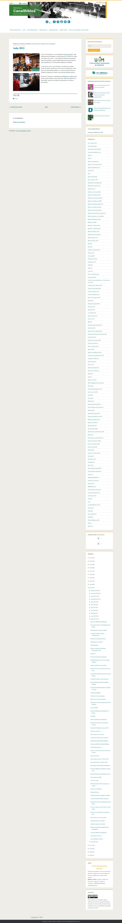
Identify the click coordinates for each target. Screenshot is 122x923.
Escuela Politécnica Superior (94, 325)
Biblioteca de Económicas (94, 198)
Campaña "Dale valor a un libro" (98, 820)
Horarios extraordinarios (93, 352)
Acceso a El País (94, 707)
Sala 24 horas (91, 459)
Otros (89, 395)
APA (89, 155)
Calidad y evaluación (92, 249)
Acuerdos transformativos (93, 152)
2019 (91, 564)
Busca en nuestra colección (78, 30)
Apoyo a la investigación (93, 164)
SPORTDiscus (91, 486)
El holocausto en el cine (96, 835)
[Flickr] (69, 23)
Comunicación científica (93, 288)
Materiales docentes (92, 367)
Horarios (90, 349)
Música (89, 386)
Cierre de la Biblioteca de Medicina (99, 832)
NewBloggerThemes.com (73, 921)
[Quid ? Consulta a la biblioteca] (99, 538)
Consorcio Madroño (92, 294)
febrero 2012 (94, 619)
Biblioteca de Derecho (93, 195)
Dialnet (89, 300)
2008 (91, 855)
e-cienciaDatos (91, 313)
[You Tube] (61, 23)
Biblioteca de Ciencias (93, 192)
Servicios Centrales (40, 44)
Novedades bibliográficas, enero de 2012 (100, 728)
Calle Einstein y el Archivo (97, 642)
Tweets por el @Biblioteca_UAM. (95, 132)
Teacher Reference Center (93, 489)
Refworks (90, 450)
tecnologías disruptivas (93, 492)
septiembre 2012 (94, 599)
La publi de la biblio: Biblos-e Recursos (99, 798)
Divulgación (90, 306)
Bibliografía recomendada (94, 182)
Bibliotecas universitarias (93, 234)
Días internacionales (92, 303)
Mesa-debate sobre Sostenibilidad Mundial (100, 765)
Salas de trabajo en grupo (93, 468)
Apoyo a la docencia (92, 161)
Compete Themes (52, 921)
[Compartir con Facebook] (18, 95)
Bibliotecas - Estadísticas (93, 228)
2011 (91, 845)
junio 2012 (93, 607)
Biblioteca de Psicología (93, 210)
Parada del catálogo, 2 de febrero (98, 824)
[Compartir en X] (17, 95)
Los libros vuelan (94, 780)
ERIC (89, 322)
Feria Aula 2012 (68, 54)
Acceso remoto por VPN (96, 777)
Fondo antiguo (91, 337)
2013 (91, 584)
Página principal (15, 30)
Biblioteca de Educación (93, 201)
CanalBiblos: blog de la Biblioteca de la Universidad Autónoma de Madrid (67, 917)
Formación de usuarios (93, 340)
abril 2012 (93, 613)
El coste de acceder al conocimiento (99, 657)
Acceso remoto (91, 146)
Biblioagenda (53, 30)
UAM (24, 30)
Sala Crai (90, 465)
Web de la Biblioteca (92, 520)
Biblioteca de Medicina (93, 207)
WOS (89, 526)
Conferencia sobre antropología (98, 696)
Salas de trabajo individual (94, 471)
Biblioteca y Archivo (68, 76)
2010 (91, 848)
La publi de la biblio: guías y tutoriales (99, 737)
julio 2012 (93, 604)
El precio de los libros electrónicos (98, 699)
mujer (89, 377)
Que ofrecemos (91, 425)
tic (88, 502)
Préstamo (90, 410)
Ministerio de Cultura (93, 370)
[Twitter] (50, 23)
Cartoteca (90, 253)
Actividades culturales (93, 149)
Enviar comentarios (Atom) (23, 131)
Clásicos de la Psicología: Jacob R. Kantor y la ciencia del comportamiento (102, 95)
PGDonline (90, 401)
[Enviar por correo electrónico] (14, 95)
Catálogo (90, 256)
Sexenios (90, 483)
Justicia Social (91, 361)
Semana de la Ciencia (92, 480)
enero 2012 (93, 841)
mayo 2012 (93, 610)
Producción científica (92, 419)
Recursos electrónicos (93, 441)
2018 (91, 567)
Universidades (91, 514)
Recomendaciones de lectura (94, 438)
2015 (91, 577)
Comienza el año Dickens (96, 789)
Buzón (89, 247)
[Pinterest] (58, 23)
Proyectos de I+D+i (92, 422)
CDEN (89, 265)
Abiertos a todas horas (95, 731)
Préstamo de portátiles (93, 413)
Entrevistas (90, 319)
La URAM (93, 716)
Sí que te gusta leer (95, 755)
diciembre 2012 (94, 590)
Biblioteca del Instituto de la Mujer (96, 213)
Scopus (89, 474)
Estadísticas (90, 328)
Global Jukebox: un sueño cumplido (99, 630)
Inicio (46, 107)
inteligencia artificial (92, 358)
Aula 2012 (18, 48)
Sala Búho (90, 462)
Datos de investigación (93, 297)
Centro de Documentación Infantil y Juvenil (100, 774)
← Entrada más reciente (15, 107)
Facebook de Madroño (96, 692)
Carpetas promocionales (96, 747)
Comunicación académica (93, 285)
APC (89, 158)
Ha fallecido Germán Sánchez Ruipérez (99, 741)
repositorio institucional (93, 453)
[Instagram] (65, 23)
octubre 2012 (94, 596)
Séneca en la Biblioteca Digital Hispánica (100, 744)
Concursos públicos (92, 291)
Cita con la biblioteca (93, 274)
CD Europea (90, 262)
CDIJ (89, 268)
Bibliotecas (90, 222)
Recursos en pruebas (92, 444)
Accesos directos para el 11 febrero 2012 (100, 759)
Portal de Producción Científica (95, 407)
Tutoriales (90, 508)
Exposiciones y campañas (93, 331)
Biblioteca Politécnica (93, 219)
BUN (89, 243)
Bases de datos (91, 176)
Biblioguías (43, 30)
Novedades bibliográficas (93, 389)
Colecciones (90, 277)
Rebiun (89, 434)
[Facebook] (54, 23)
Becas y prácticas (92, 179)
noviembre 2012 (94, 593)
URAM (89, 517)
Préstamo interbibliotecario (94, 416)
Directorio (63, 30)
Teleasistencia (91, 495)
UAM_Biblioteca (32, 30)
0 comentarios (51, 44)
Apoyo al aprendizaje (92, 167)
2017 (91, 571)
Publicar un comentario (19, 122)
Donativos (90, 309)
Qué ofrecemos (91, 428)
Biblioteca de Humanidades (94, 204)
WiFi (89, 523)
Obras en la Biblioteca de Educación (99, 621)
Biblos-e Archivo (92, 240)
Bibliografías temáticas (93, 185)
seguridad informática (93, 477)
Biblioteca (90, 189)
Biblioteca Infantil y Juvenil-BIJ (95, 216)
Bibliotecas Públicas (92, 231)
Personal (90, 398)
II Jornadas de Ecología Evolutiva (98, 638)
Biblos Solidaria (91, 237)
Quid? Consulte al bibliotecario (95, 431)
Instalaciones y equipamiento (94, 355)
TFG (89, 498)
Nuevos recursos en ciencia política (98, 817)
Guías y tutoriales (92, 346)
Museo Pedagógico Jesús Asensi (95, 383)
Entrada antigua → (76, 107)
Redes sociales (91, 447)
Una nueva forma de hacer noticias (102, 115)
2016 (91, 574)
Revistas (90, 456)
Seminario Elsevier (95, 792)
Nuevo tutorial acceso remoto (97, 734)
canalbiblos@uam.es (92, 885)
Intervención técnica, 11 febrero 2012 (99, 762)
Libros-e (90, 364)
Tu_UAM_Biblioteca (92, 505)
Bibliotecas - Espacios (93, 225)
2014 (91, 581)
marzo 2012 (93, 616)
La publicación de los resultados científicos (100, 795)
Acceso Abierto (91, 143)
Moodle (89, 373)
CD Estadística (91, 259)
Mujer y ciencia (91, 380)
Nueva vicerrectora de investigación (99, 719)
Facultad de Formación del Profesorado (96, 334)
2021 (91, 558)
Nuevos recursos (91, 392)
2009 (91, 852)
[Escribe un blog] (15, 95)
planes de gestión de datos (94, 404)
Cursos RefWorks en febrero (97, 839)
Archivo (89, 170)
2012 (91, 587)
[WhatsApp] (47, 23)
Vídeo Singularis (94, 645)
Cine (89, 271)
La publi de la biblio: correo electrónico (99, 679)
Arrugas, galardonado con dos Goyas (99, 665)
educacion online (92, 316)
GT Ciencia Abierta (92, 343)
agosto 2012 (93, 602)
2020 (91, 561)
